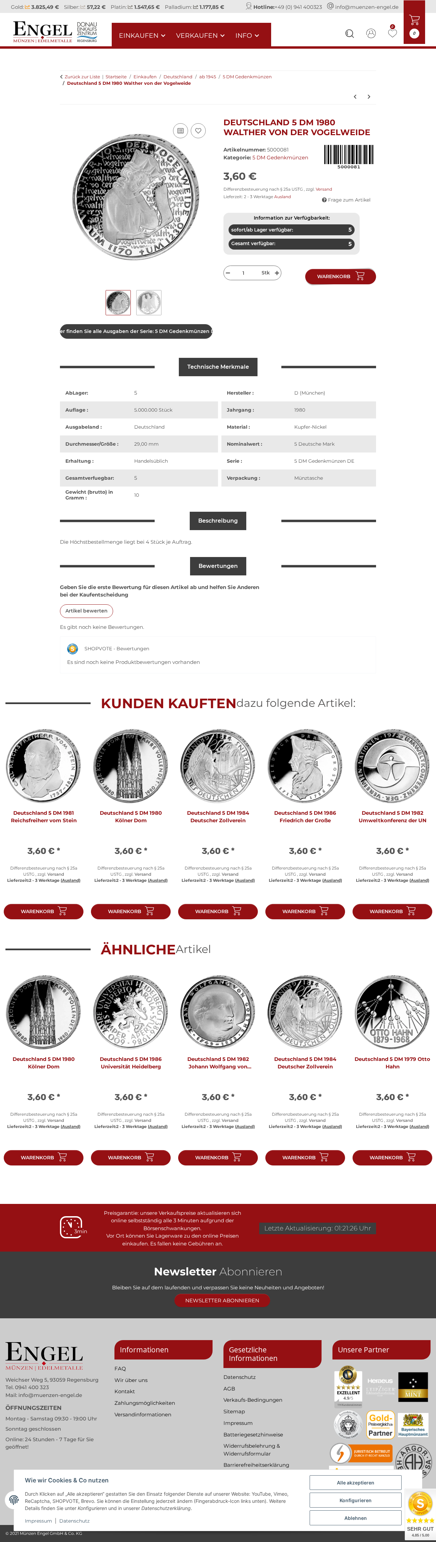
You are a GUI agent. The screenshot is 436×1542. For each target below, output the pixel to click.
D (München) (309, 400)
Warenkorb (37, 919)
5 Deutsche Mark (314, 451)
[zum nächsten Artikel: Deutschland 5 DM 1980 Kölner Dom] (369, 104)
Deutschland (149, 434)
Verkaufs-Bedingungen (252, 1407)
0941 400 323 (32, 1395)
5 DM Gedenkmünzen (280, 164)
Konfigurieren (356, 1500)
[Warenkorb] (65, 121)
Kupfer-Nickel (310, 434)
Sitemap (234, 1419)
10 (136, 502)
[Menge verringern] (227, 280)
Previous (16, 833)
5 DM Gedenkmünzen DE (324, 468)
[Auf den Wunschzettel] (198, 138)
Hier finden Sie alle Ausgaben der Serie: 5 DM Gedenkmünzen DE (136, 339)
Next (419, 833)
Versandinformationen (142, 1421)
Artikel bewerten (86, 618)
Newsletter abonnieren (222, 1308)
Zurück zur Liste (82, 83)
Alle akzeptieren (355, 1482)
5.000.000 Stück (153, 417)
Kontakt (124, 1399)
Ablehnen (355, 1518)
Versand (324, 196)
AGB (229, 1396)
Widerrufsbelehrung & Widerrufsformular (251, 1457)
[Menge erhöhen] (278, 280)
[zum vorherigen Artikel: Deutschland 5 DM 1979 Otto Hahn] (355, 104)
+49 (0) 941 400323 (298, 10)
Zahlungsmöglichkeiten (144, 1410)
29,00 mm (146, 451)
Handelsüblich (151, 468)
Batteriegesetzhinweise (253, 1441)
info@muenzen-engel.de (367, 10)
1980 (299, 417)
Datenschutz (74, 1521)
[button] (349, 42)
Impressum (38, 1521)
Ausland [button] (282, 204)
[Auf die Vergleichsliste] (180, 138)
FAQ (120, 1375)
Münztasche (308, 485)
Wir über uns (130, 1387)
